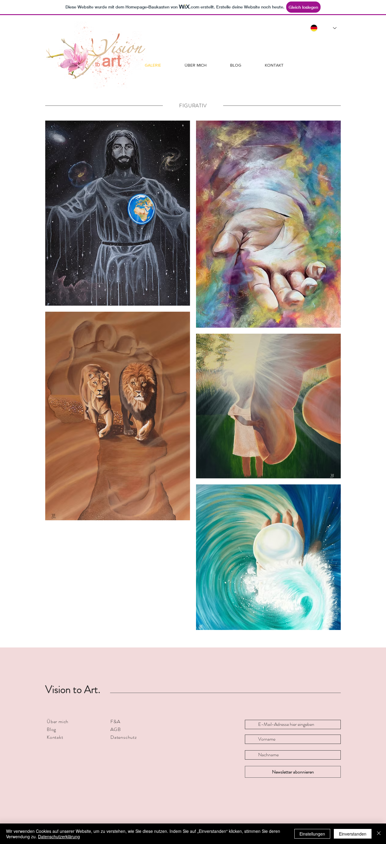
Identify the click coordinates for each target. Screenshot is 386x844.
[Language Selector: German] (323, 28)
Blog (51, 729)
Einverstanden (352, 834)
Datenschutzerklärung (59, 836)
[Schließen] (378, 833)
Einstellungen (312, 834)
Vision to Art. (72, 689)
